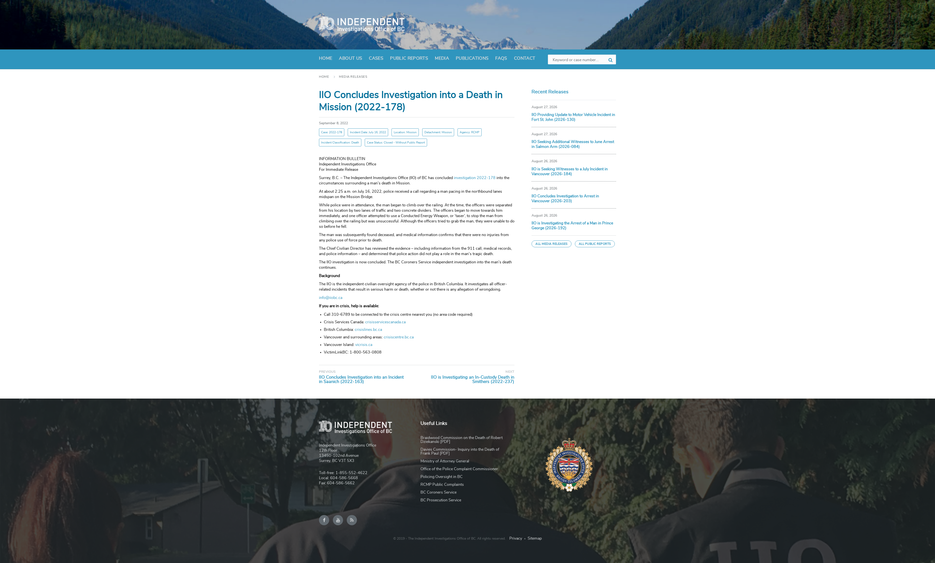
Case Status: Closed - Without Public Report (396, 142)
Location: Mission (405, 132)
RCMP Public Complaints (442, 485)
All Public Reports (595, 243)
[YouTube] (338, 520)
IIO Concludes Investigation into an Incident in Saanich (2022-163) (361, 379)
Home (325, 58)
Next (509, 371)
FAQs (501, 58)
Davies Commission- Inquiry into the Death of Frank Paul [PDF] (460, 451)
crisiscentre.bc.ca (399, 337)
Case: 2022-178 (331, 132)
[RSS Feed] (352, 520)
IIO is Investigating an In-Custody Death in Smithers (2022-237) (472, 379)
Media (442, 58)
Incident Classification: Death (340, 142)
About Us (350, 58)
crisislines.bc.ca (368, 330)
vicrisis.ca (363, 345)
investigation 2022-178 (475, 178)
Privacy (515, 538)
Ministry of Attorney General (445, 461)
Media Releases (353, 76)
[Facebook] (324, 520)
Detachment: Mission (438, 132)
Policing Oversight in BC (442, 477)
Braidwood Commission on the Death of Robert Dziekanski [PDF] (462, 440)
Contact (524, 58)
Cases (376, 58)
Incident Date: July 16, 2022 (368, 132)
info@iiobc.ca (330, 298)
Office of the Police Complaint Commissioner (459, 469)
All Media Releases (551, 243)
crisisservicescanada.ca (385, 322)
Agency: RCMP (469, 132)
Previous (327, 371)
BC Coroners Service (439, 492)
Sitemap (535, 538)
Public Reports (409, 58)
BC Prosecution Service (441, 500)
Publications (472, 58)
